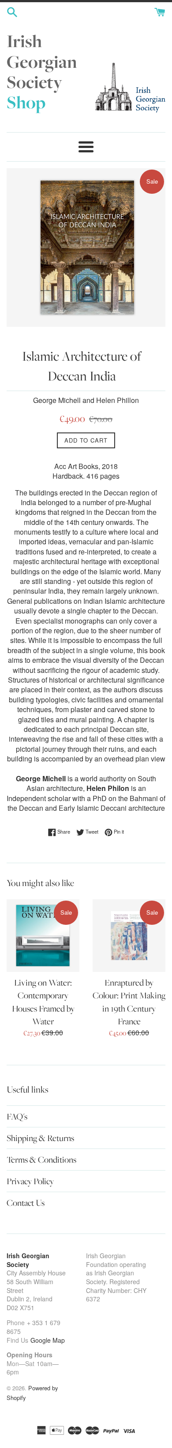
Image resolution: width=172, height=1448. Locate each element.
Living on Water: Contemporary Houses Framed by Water (43, 1001)
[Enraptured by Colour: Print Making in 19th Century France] (129, 935)
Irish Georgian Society (42, 71)
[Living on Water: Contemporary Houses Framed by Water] (43, 935)
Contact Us (26, 1203)
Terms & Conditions (41, 1159)
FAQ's (17, 1116)
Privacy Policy (30, 1181)
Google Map (47, 1340)
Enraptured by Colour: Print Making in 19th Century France (129, 1001)
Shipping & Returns (40, 1138)
